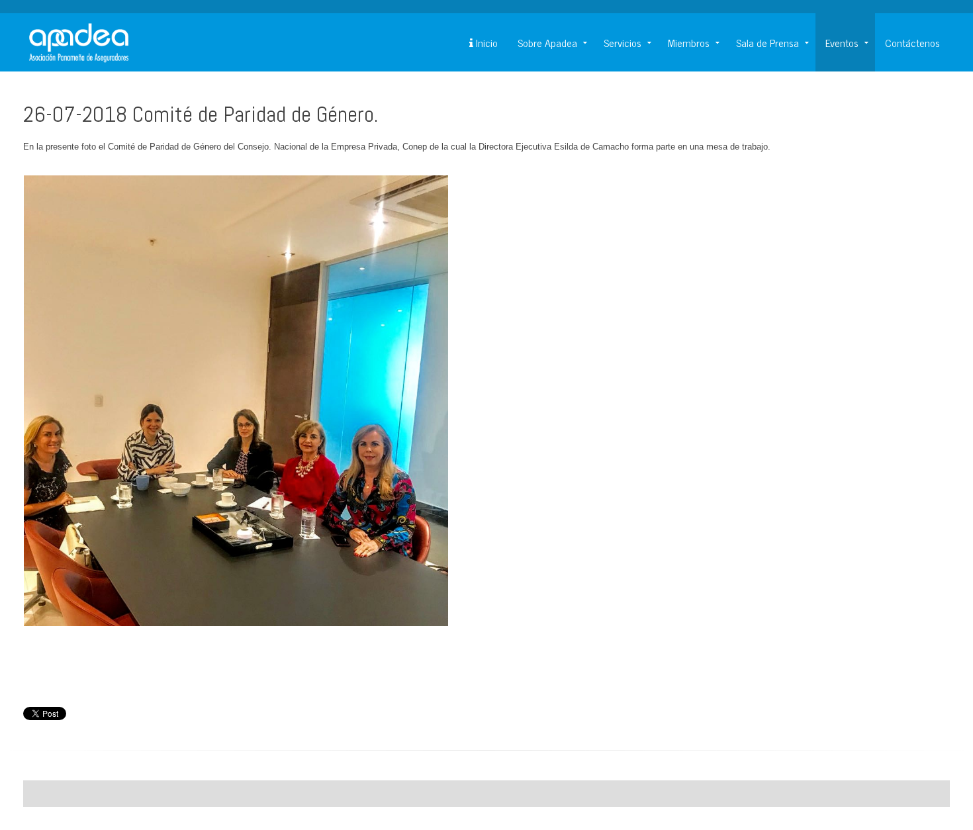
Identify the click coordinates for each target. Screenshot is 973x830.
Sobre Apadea (547, 42)
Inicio (485, 42)
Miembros (689, 42)
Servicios (622, 42)
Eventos (841, 42)
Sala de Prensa (767, 42)
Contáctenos (912, 42)
